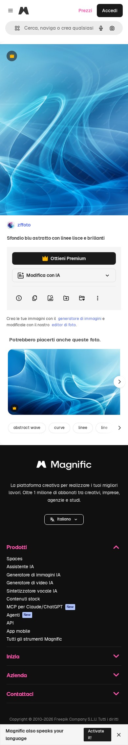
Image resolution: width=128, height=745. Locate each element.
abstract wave (26, 427)
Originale (43, 56)
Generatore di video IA (30, 583)
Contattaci (20, 693)
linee (82, 427)
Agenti (19, 615)
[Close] (118, 735)
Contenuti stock (23, 599)
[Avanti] (119, 382)
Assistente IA (20, 567)
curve (59, 427)
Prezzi (85, 10)
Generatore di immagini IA (33, 575)
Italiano (64, 519)
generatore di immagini (79, 318)
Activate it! (96, 734)
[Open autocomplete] (15, 28)
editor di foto (64, 325)
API (10, 623)
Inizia (13, 656)
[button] (64, 519)
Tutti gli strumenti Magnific (34, 639)
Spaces (14, 559)
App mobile (18, 631)
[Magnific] (64, 466)
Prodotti (17, 547)
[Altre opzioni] (97, 298)
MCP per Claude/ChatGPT (40, 607)
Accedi (109, 10)
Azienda (17, 675)
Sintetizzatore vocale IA (32, 591)
